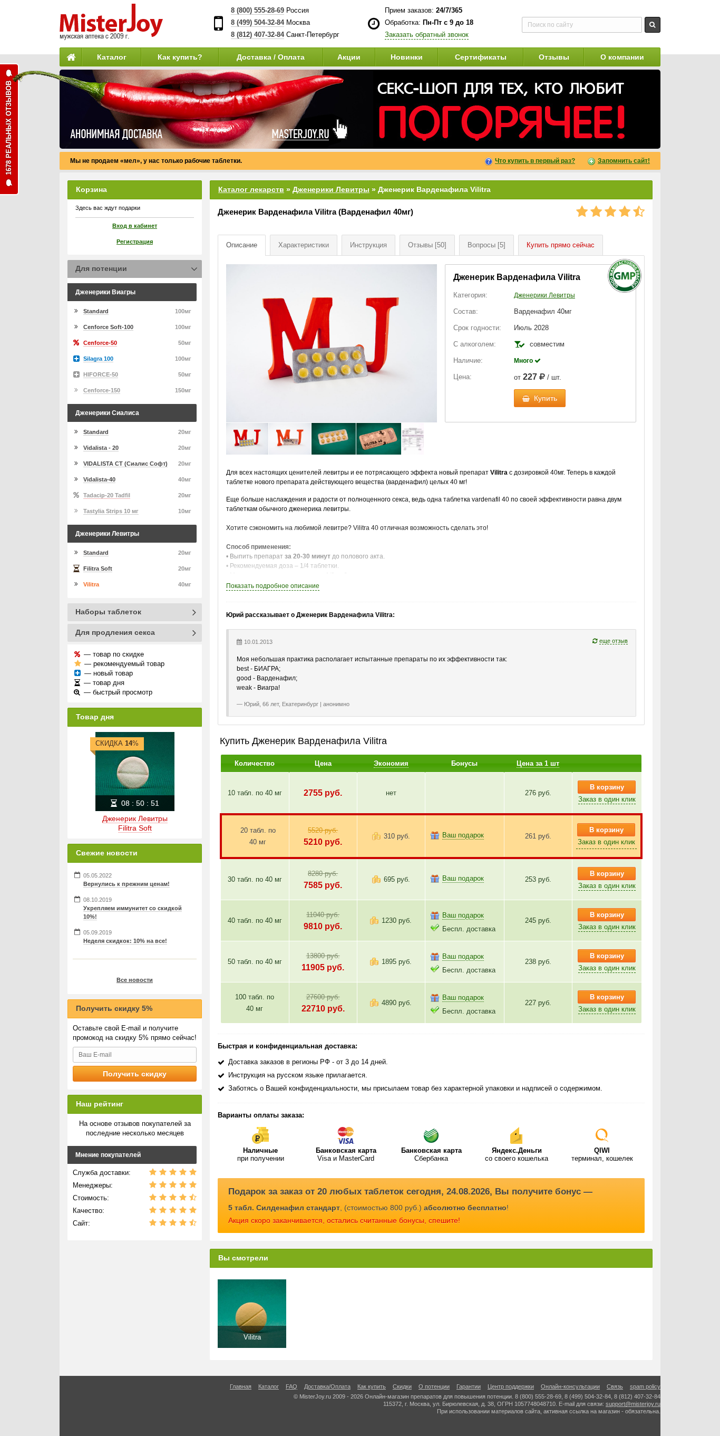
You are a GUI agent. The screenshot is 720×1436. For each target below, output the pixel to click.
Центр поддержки (511, 1386)
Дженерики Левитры (331, 189)
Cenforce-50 (100, 343)
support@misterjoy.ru (633, 1404)
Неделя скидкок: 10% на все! (125, 941)
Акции (349, 57)
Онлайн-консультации (570, 1386)
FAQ (291, 1386)
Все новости (134, 980)
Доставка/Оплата (327, 1386)
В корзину (607, 787)
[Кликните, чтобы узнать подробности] (360, 109)
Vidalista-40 (99, 479)
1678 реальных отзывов (9, 128)
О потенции (434, 1386)
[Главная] (70, 57)
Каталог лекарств (251, 189)
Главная (240, 1386)
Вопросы (486, 245)
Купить (561, 245)
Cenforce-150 (101, 390)
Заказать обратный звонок (427, 34)
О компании (622, 57)
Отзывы (554, 57)
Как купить (371, 1386)
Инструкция (368, 245)
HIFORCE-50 (100, 374)
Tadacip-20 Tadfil (106, 495)
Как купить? (180, 57)
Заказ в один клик (607, 799)
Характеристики (303, 245)
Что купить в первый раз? (535, 161)
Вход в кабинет (134, 226)
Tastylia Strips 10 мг (111, 511)
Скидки (402, 1386)
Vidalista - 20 (101, 448)
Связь (615, 1386)
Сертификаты (481, 57)
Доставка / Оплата (271, 57)
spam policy (645, 1386)
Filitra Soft (97, 568)
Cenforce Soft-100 (108, 327)
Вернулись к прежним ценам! (126, 884)
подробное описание (272, 586)
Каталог (112, 57)
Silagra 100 (98, 358)
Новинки (407, 57)
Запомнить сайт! (624, 161)
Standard (96, 311)
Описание (241, 245)
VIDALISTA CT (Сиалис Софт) (125, 463)
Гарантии (468, 1386)
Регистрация (134, 241)
